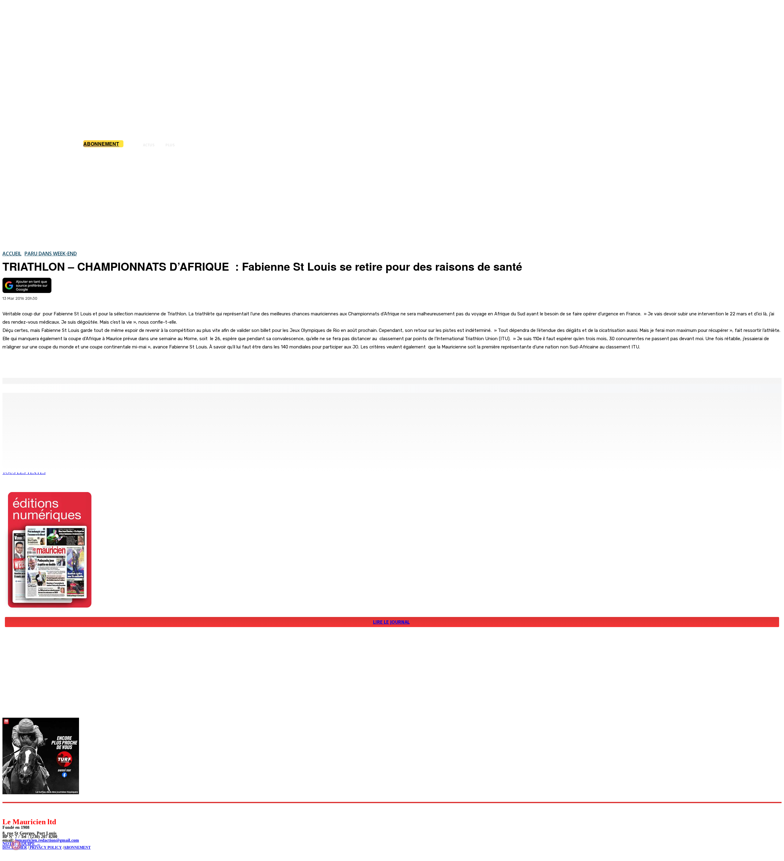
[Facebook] (64, 362)
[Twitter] (86, 362)
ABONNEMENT (77, 847)
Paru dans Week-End (50, 253)
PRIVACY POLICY (45, 847)
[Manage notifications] (16, 845)
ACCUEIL (11, 253)
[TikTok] (49, 810)
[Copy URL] (108, 362)
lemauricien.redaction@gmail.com (47, 840)
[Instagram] (21, 810)
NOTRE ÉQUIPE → (21, 843)
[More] (130, 362)
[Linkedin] (35, 810)
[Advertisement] (392, 199)
